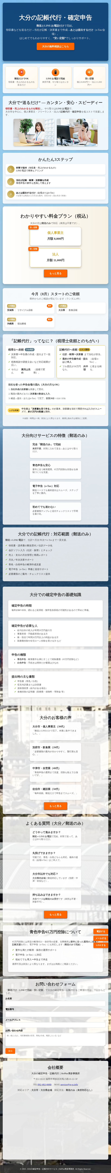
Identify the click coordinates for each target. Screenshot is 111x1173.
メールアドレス (13, 1020)
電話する (101, 931)
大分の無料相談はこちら (55, 46)
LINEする (101, 945)
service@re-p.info (69, 1084)
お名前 (8, 998)
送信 (10, 1051)
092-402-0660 (44, 1084)
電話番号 (9, 1009)
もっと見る (55, 273)
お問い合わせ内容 (14, 1030)
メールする (100, 938)
